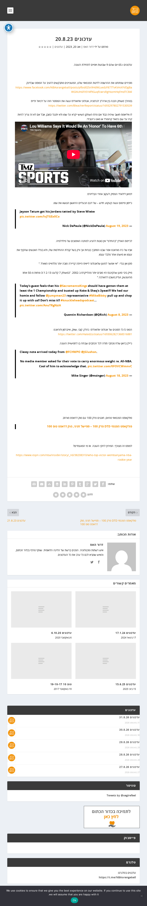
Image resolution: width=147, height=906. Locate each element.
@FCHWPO (72, 352)
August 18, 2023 (117, 376)
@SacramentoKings (73, 286)
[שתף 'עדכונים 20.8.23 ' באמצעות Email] (42, 484)
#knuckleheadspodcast (77, 300)
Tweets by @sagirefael (121, 795)
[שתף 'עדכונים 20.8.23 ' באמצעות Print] (34, 484)
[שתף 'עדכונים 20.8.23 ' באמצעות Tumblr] (80, 484)
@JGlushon (88, 352)
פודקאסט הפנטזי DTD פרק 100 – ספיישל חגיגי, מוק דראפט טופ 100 (89, 426)
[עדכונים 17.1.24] (105, 609)
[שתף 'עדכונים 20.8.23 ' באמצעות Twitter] (95, 484)
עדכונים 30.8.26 (129, 730)
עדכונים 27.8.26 (129, 767)
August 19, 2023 (117, 226)
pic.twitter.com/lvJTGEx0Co (40, 216)
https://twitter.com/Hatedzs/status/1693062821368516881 (95, 334)
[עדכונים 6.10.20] (41, 609)
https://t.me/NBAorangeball (117, 877)
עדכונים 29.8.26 (129, 742)
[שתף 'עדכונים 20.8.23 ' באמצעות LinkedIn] (65, 484)
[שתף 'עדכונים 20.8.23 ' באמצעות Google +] (87, 484)
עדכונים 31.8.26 (129, 717)
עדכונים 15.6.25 (125, 684)
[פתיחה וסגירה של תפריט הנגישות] (8, 27)
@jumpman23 (56, 296)
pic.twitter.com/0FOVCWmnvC (110, 366)
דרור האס (88, 47)
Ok (74, 900)
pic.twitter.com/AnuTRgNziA (40, 305)
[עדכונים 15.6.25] (105, 661)
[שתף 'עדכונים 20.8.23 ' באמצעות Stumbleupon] (49, 484)
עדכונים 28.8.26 (129, 754)
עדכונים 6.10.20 (61, 633)
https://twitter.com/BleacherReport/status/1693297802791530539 (90, 105)
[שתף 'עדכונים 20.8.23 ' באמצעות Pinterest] (72, 484)
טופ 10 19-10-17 (61, 684)
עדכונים (59, 47)
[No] (142, 896)
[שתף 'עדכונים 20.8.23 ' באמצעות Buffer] (57, 484)
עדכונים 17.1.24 (125, 633)
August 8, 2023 (118, 315)
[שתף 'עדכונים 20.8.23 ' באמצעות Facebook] (103, 484)
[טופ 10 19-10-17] (41, 661)
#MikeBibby (98, 296)
